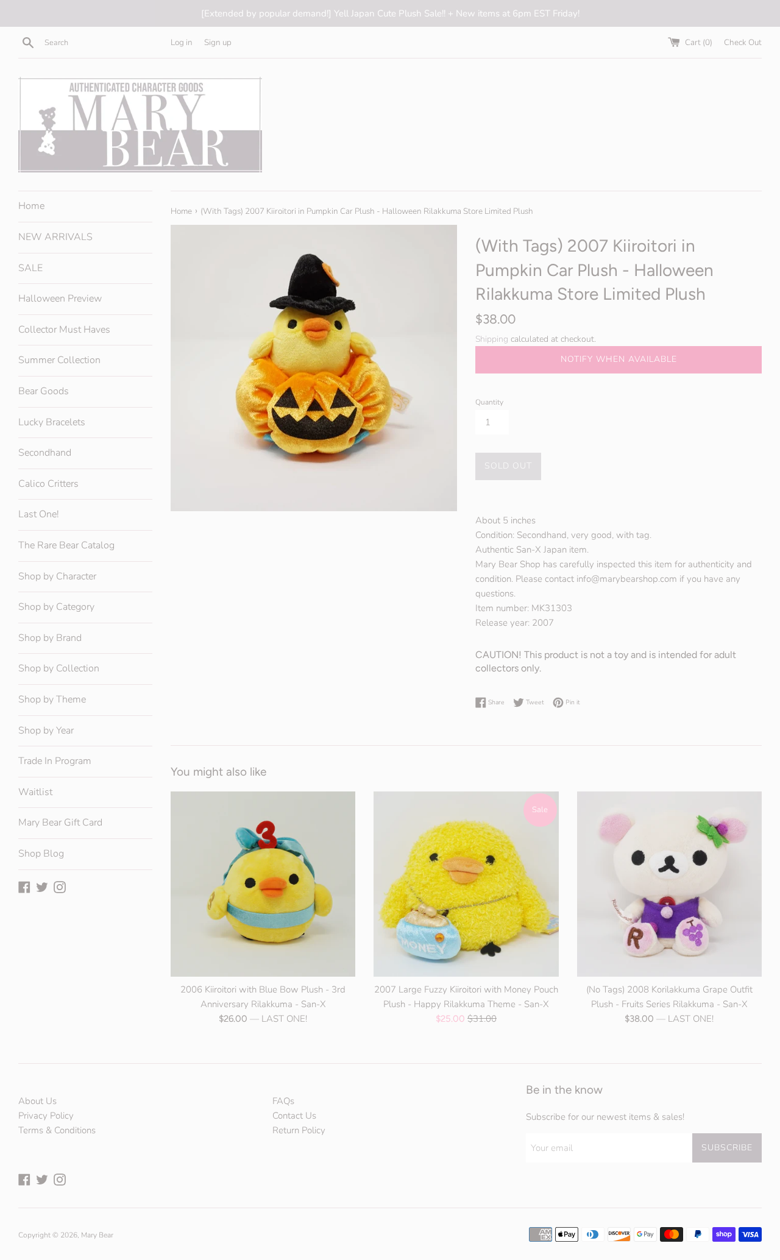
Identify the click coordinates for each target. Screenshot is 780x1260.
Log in (182, 42)
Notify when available (619, 359)
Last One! (38, 514)
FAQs (283, 1101)
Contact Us (294, 1116)
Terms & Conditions (57, 1130)
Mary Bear (97, 1235)
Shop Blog (41, 853)
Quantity (489, 402)
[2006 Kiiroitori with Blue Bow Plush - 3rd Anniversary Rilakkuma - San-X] (263, 883)
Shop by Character (57, 576)
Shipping (491, 339)
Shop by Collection (58, 668)
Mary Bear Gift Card (60, 822)
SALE (30, 268)
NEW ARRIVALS (55, 237)
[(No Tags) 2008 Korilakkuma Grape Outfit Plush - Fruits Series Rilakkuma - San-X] (669, 883)
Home (31, 206)
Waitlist (35, 792)
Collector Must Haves (64, 329)
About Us (37, 1101)
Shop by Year (46, 730)
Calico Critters (48, 483)
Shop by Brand (50, 638)
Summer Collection (59, 360)
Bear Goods (43, 391)
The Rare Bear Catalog (66, 545)
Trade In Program (54, 761)
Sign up (218, 42)
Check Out (743, 42)
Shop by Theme (52, 699)
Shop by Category (56, 607)
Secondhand (44, 452)
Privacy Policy (46, 1116)
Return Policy (298, 1130)
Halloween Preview (60, 298)
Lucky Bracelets (51, 422)
